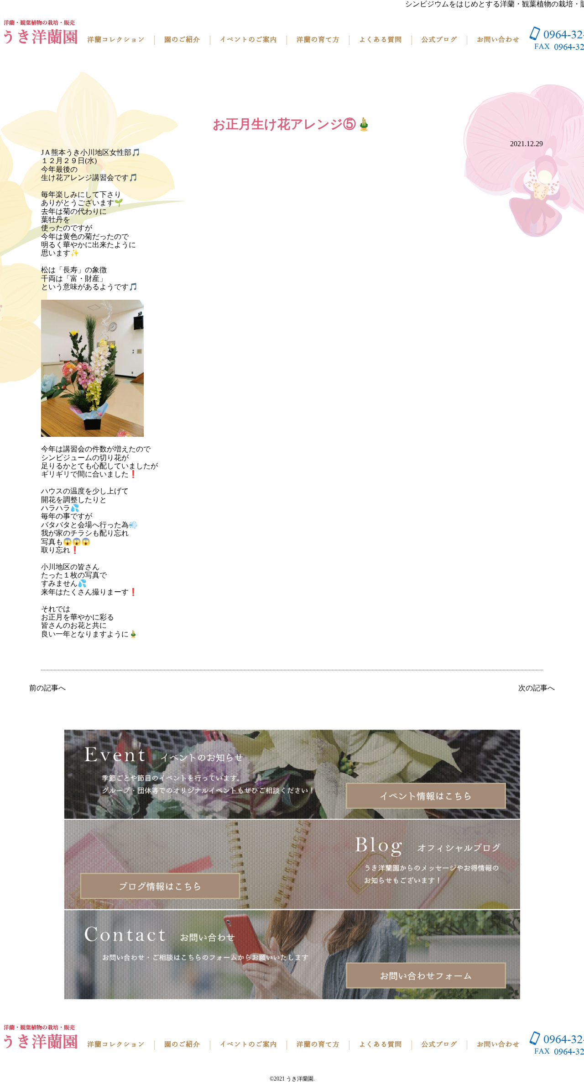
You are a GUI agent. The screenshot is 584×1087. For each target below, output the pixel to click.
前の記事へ (47, 688)
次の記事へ (536, 688)
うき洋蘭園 (299, 1079)
